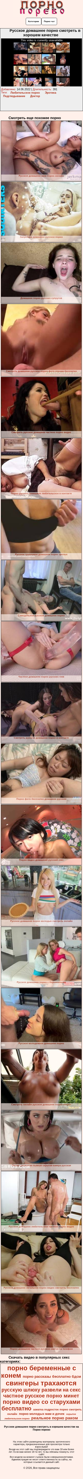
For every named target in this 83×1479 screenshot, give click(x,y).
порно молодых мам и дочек (41, 1414)
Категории (33, 21)
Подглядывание (14, 96)
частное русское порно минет (41, 1396)
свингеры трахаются (41, 1383)
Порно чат (49, 21)
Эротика (50, 92)
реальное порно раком (54, 1418)
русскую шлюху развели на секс (41, 1390)
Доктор (35, 96)
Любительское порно (25, 92)
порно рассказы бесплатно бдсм (52, 1376)
